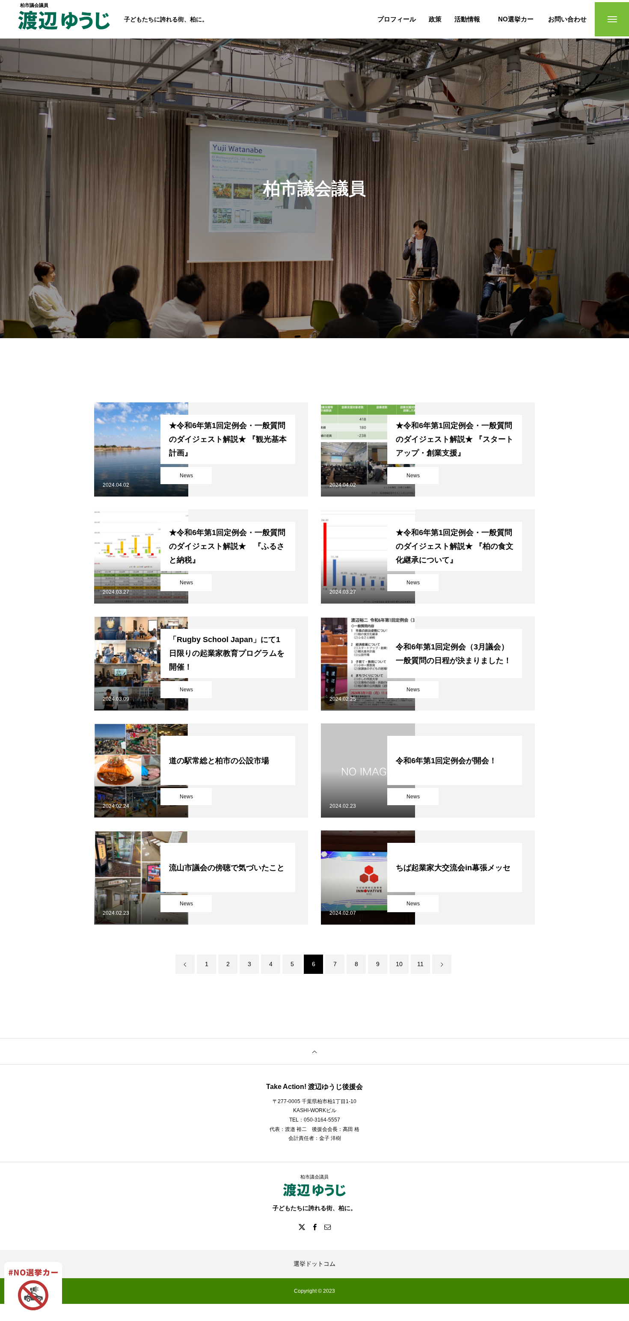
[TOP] (314, 1051)
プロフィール (396, 19)
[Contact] (327, 1227)
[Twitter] (301, 1227)
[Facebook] (314, 1227)
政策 (435, 19)
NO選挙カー (516, 19)
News (186, 476)
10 (399, 964)
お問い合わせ (567, 19)
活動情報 (467, 19)
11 (420, 964)
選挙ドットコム (314, 1263)
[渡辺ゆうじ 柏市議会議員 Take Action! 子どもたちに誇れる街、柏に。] (64, 25)
